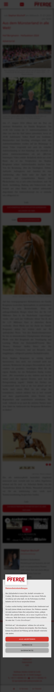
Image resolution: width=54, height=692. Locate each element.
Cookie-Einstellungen (23, 620)
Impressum (27, 645)
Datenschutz (27, 650)
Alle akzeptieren (27, 639)
